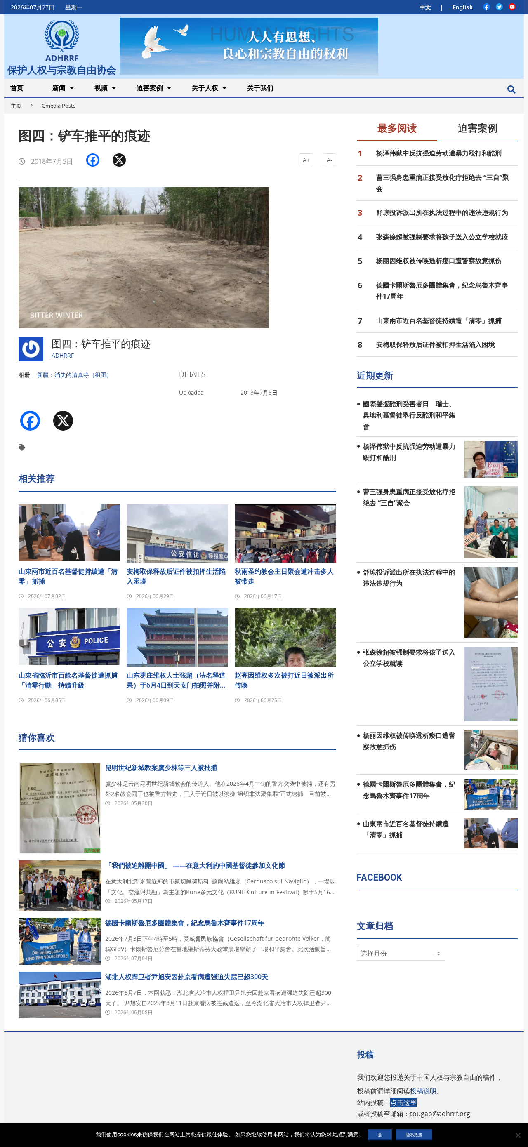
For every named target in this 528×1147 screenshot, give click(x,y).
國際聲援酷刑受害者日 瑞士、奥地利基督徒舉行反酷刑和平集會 (409, 415)
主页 (16, 105)
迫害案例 (477, 128)
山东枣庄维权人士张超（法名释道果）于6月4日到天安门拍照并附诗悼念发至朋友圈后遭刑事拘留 (176, 680)
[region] (249, 46)
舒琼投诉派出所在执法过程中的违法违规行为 (442, 212)
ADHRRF (63, 355)
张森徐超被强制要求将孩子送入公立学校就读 (442, 236)
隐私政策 (414, 1134)
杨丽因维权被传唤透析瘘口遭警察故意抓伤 (439, 260)
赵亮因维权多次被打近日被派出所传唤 (284, 680)
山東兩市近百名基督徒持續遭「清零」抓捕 (68, 576)
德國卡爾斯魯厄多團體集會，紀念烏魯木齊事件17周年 (184, 922)
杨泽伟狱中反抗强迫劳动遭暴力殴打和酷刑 (439, 153)
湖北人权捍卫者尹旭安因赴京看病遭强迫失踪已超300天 (186, 976)
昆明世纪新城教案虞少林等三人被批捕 (161, 767)
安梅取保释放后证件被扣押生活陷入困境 (176, 576)
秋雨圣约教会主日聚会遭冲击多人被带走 (284, 576)
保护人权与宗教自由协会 (61, 68)
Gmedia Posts (58, 105)
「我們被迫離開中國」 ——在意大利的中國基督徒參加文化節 (195, 865)
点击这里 (403, 1102)
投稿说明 (423, 1090)
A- (329, 160)
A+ (306, 160)
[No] (518, 1135)
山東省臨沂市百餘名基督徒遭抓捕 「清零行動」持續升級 (69, 680)
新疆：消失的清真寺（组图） (74, 375)
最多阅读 (397, 128)
